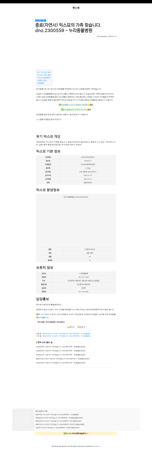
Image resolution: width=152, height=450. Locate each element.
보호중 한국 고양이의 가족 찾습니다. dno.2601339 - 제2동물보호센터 (60, 351)
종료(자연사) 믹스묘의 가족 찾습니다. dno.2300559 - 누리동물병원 (57, 414)
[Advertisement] (76, 53)
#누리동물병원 (50, 322)
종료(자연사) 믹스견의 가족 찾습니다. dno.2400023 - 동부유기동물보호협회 (59, 424)
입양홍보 (41, 83)
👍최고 (70, 327)
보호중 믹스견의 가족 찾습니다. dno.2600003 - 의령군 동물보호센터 (57, 427)
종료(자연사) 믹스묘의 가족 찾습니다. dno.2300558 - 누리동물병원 (66, 333)
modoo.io (97, 446)
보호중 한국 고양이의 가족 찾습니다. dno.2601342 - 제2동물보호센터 (60, 363)
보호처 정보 (42, 80)
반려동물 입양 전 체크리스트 (74, 109)
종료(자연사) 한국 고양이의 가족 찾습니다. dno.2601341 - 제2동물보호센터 (62, 359)
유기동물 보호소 (41, 20)
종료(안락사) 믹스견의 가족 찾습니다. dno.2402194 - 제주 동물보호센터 (58, 421)
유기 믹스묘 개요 (44, 72)
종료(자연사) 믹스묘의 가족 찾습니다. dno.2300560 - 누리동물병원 (66, 336)
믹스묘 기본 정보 (44, 75)
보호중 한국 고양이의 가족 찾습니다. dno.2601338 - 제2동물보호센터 (60, 347)
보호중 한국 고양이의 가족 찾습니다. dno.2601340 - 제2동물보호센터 (60, 355)
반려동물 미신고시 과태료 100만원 (74, 104)
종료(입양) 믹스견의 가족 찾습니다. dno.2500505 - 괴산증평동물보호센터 (59, 418)
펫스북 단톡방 (43, 314)
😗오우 (81, 327)
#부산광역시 (61, 322)
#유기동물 (41, 322)
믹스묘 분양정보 (43, 77)
